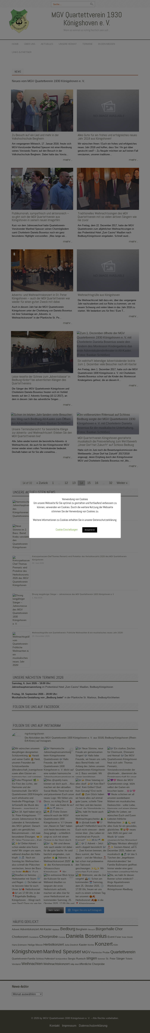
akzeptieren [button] (90, 530)
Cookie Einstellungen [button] (67, 529)
